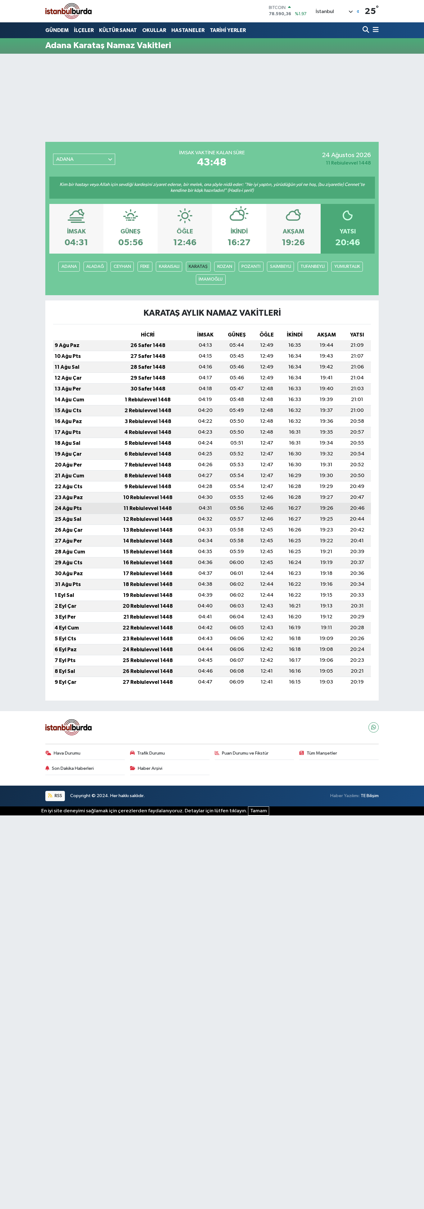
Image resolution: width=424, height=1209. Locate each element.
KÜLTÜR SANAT (118, 30)
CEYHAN (122, 266)
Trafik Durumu (151, 753)
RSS (58, 795)
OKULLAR (154, 30)
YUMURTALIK (347, 266)
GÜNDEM (57, 30)
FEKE (144, 266)
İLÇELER (84, 30)
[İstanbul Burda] (68, 11)
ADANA (69, 266)
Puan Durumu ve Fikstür (245, 753)
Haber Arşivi (150, 768)
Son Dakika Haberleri (73, 768)
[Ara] (366, 30)
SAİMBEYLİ (280, 266)
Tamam (258, 811)
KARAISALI (169, 266)
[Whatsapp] (373, 727)
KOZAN (224, 266)
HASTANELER (188, 30)
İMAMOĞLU (211, 279)
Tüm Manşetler (322, 753)
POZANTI (250, 266)
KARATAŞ (198, 266)
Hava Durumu (67, 753)
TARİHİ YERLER (228, 30)
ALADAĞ (95, 266)
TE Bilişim (370, 795)
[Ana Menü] (374, 30)
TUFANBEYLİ (312, 266)
